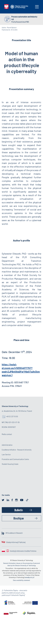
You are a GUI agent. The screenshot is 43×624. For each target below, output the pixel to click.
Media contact (7, 434)
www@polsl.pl (29, 577)
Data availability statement (21, 580)
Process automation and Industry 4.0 (24, 18)
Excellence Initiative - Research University (16, 450)
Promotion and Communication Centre (15, 459)
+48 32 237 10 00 (12, 416)
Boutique (18, 518)
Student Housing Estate (10, 464)
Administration (7, 445)
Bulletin (18, 510)
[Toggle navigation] (37, 6)
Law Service (6, 454)
